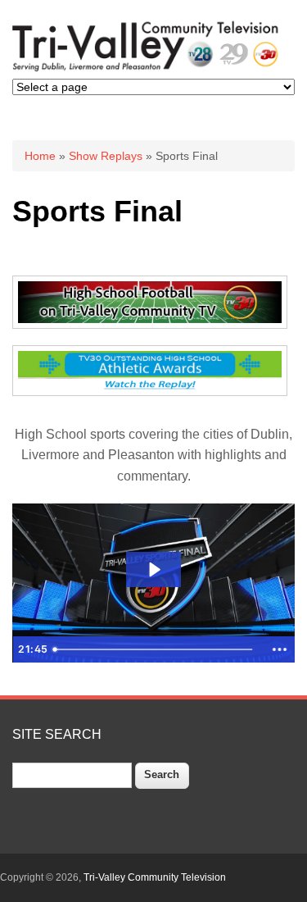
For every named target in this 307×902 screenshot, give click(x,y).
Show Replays (105, 155)
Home (40, 155)
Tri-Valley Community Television (155, 877)
